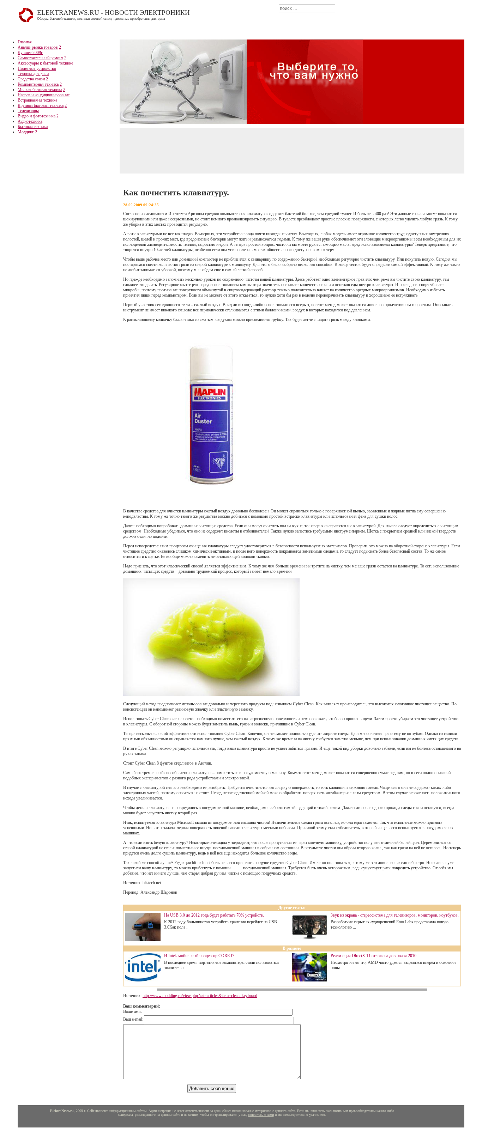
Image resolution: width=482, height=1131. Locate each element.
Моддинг (26, 131)
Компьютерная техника (38, 84)
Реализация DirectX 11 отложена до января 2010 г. (375, 955)
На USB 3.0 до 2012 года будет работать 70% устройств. (214, 915)
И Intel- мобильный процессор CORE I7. (199, 955)
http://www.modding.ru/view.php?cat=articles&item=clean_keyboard (200, 995)
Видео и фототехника (36, 116)
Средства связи (31, 79)
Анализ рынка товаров (38, 47)
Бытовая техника (33, 126)
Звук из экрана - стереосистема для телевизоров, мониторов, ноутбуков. (395, 915)
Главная (25, 41)
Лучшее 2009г (30, 52)
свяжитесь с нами (261, 1115)
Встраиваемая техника (37, 100)
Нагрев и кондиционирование (44, 94)
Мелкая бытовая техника (40, 89)
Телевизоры (28, 110)
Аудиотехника (30, 121)
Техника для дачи (33, 73)
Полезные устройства (37, 68)
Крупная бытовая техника (41, 105)
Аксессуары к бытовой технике (45, 63)
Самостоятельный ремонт (40, 57)
